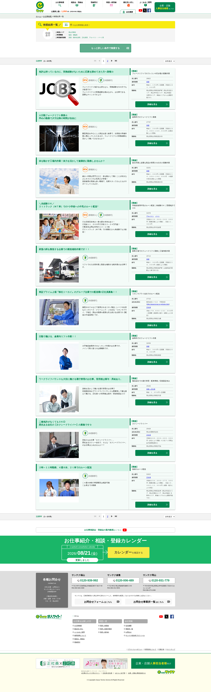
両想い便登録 (111, 2)
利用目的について (150, 649)
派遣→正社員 (150, 389)
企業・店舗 (165, 7)
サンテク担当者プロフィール (135, 635)
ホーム (76, 616)
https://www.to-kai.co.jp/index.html (158, 304)
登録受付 (94, 2)
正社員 (148, 307)
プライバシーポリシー (135, 649)
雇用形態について (80, 635)
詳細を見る (152, 104)
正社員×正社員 (107, 673)
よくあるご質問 (146, 2)
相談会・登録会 (77, 2)
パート (157, 216)
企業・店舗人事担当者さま (137, 673)
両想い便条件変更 (106, 629)
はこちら (102, 530)
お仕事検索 (60, 2)
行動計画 (161, 649)
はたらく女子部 (120, 673)
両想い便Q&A (104, 632)
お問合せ (129, 632)
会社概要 (129, 12)
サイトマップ (170, 649)
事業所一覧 (129, 629)
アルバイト (150, 216)
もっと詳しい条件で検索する (105, 48)
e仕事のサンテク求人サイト (90, 673)
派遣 (147, 82)
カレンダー (128, 552)
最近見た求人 (128, 2)
